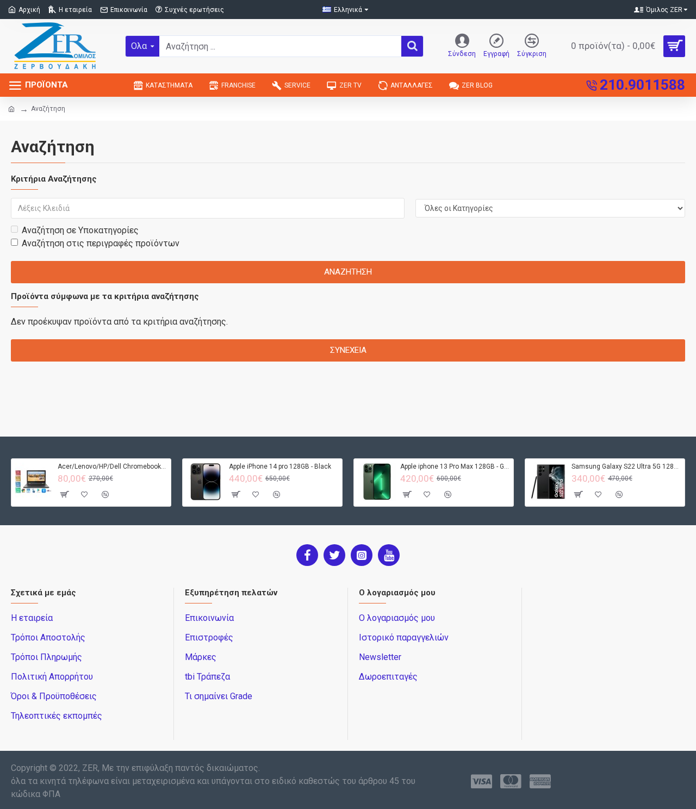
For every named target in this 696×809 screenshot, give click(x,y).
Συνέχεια (348, 350)
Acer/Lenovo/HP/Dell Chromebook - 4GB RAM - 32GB (112, 466)
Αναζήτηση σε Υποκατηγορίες (80, 230)
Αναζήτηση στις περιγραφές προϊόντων (100, 243)
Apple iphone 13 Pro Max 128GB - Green (454, 466)
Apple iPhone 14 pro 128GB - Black (280, 466)
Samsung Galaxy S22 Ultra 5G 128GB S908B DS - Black (626, 466)
